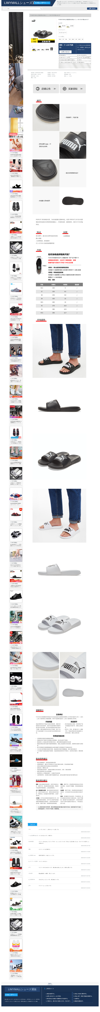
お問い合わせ (92, 8)
